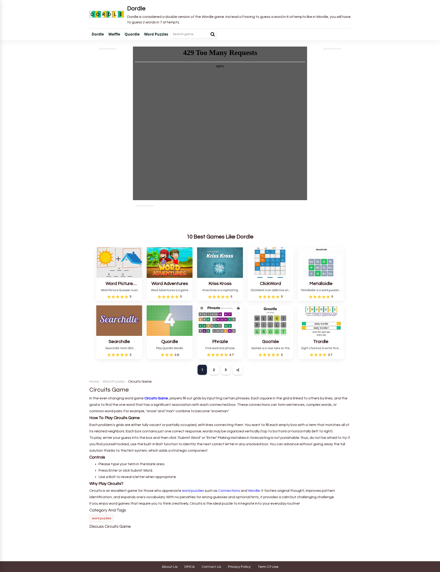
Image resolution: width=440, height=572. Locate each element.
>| (237, 370)
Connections (229, 490)
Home (94, 381)
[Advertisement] (107, 119)
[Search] (212, 34)
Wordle (254, 490)
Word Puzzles (113, 381)
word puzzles (193, 490)
